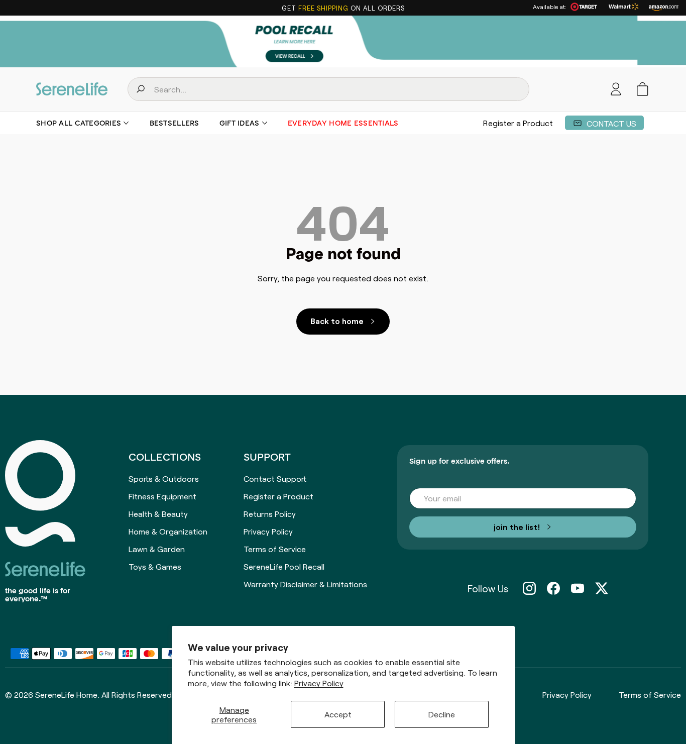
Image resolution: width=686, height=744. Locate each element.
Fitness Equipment (162, 495)
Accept (338, 713)
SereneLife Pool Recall (284, 566)
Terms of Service (275, 548)
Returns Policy (270, 513)
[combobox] (328, 89)
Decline (441, 713)
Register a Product (518, 122)
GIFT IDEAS (239, 123)
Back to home (337, 320)
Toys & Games (155, 566)
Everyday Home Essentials (343, 123)
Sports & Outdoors (164, 478)
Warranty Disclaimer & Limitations (305, 583)
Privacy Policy (319, 683)
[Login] (616, 89)
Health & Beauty (158, 513)
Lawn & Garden (157, 548)
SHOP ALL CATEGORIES (78, 123)
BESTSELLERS (174, 123)
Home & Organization (168, 531)
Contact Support (275, 478)
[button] (642, 89)
